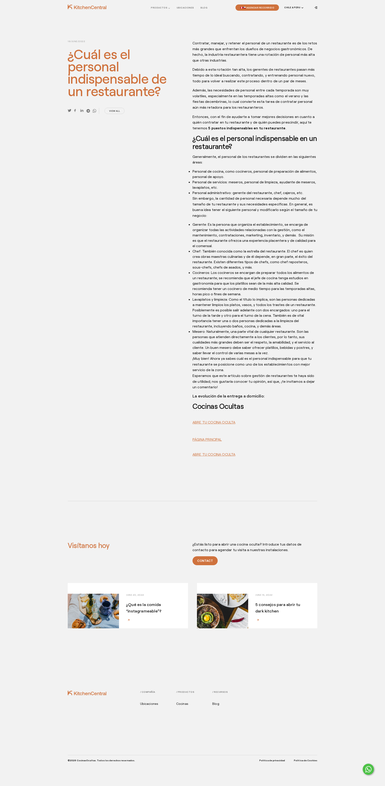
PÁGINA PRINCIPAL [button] (207, 439)
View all (114, 111)
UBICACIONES (185, 7)
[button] (293, 7)
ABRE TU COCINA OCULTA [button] (213, 422)
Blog (204, 7)
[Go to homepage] (87, 7)
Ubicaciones (149, 703)
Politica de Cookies (305, 760)
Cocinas (182, 703)
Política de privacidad (272, 760)
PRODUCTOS (159, 7)
